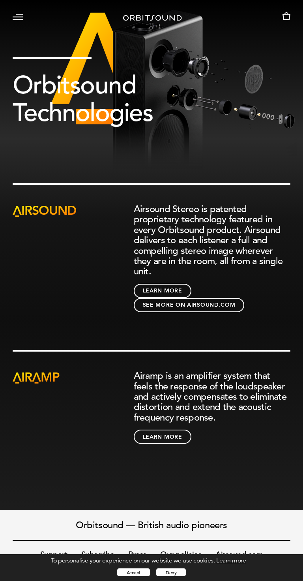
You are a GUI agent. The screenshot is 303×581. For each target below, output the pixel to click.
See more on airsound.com (189, 304)
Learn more (162, 290)
